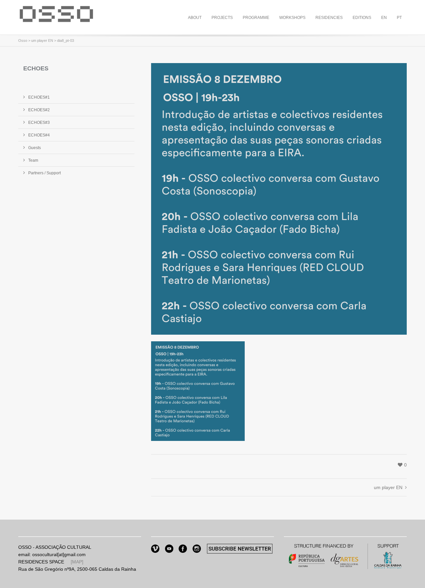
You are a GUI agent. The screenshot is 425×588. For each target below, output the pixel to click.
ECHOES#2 (39, 110)
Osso (22, 40)
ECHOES (35, 68)
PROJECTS (222, 17)
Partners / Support (44, 173)
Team (33, 160)
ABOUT (195, 17)
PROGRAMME (256, 17)
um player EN (42, 40)
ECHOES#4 (39, 135)
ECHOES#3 (39, 122)
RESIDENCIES (329, 17)
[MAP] (77, 561)
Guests (34, 147)
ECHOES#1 (39, 97)
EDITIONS (362, 17)
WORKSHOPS (292, 17)
